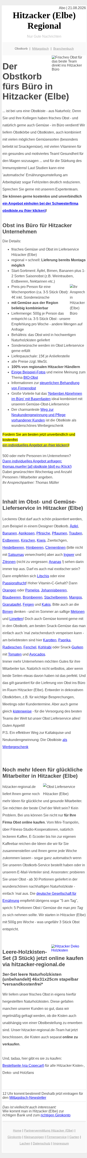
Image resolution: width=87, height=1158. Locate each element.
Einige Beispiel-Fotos (28, 372)
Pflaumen (59, 533)
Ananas (55, 562)
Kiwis (41, 540)
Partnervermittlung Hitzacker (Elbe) (49, 1130)
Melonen (78, 611)
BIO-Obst (30, 377)
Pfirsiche (43, 533)
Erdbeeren (10, 540)
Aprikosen (27, 533)
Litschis (43, 576)
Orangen (9, 590)
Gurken (77, 647)
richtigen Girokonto (55, 1115)
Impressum (61, 1143)
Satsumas (16, 555)
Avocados (37, 654)
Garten (74, 1137)
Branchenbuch (63, 48)
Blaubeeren (11, 597)
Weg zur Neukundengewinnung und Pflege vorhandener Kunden (38, 415)
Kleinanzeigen (34, 1137)
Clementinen (55, 547)
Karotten (49, 640)
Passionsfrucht (14, 583)
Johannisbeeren (54, 590)
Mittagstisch (40, 48)
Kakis (46, 604)
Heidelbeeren (13, 547)
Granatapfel (11, 604)
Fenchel (29, 647)
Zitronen (9, 562)
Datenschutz (41, 1143)
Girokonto (14, 1137)
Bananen (9, 533)
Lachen (25, 1143)
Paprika (64, 640)
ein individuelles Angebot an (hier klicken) (35, 445)
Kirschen (28, 540)
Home (17, 1130)
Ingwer (69, 555)
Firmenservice (57, 1137)
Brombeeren (32, 597)
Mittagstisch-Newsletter (27, 1097)
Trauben (75, 533)
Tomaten (15, 654)
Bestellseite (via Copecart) (23, 1065)
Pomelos (32, 590)
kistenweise (22, 711)
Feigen (28, 604)
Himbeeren (35, 547)
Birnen (7, 611)
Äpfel (74, 526)
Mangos (75, 597)
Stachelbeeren (55, 597)
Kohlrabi (45, 647)
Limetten (16, 619)
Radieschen (12, 647)
